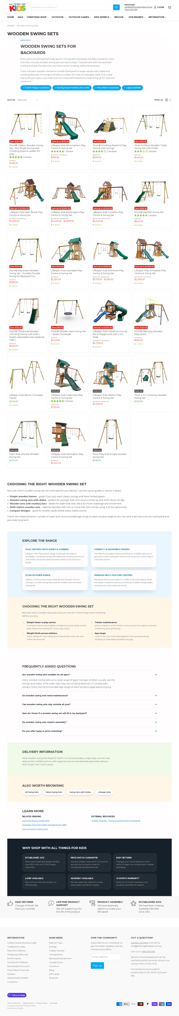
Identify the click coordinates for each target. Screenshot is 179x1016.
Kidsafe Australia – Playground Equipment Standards (115, 820)
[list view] (170, 100)
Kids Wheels (102, 17)
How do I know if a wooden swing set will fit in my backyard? (54, 713)
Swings (53, 946)
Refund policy (28, 1003)
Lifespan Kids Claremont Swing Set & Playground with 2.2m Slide (110, 334)
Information (157, 17)
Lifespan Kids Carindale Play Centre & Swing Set (66, 272)
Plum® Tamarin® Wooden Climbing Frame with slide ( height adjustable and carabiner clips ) (27, 335)
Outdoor (58, 17)
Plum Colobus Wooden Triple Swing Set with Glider (150, 147)
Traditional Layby (16, 946)
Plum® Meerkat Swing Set (149, 212)
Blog (51, 970)
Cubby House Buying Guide (21, 943)
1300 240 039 (131, 9)
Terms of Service (13, 1003)
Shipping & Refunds (17, 954)
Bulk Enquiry (14, 958)
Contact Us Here (139, 943)
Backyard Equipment (60, 958)
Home (10, 17)
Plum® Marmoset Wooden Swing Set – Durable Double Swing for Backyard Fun (24, 273)
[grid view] (166, 100)
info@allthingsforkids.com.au (138, 7)
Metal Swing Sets (54, 792)
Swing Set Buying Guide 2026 (35, 820)
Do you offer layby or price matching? (42, 731)
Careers (11, 974)
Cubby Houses (56, 950)
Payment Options (16, 950)
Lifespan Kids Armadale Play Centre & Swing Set (150, 272)
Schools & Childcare (17, 962)
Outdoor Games (79, 17)
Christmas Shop (37, 17)
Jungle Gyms (56, 962)
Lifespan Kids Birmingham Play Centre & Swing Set (68, 147)
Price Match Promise (18, 970)
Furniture (54, 966)
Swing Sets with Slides (80, 792)
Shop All (53, 978)
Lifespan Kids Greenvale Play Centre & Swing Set (67, 396)
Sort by (11, 100)
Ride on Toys (55, 943)
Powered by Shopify (15, 1008)
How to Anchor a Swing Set (35, 829)
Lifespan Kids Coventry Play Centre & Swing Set (108, 214)
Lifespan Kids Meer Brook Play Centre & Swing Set (26, 214)
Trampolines (55, 954)
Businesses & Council (18, 966)
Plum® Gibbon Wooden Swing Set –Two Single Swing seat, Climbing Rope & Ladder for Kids (26, 149)
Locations (12, 982)
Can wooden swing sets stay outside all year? (46, 704)
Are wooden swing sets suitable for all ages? (46, 674)
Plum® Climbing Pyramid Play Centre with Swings (110, 147)
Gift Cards (54, 974)
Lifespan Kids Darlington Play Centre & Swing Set (67, 455)
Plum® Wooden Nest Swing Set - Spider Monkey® (68, 333)
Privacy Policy (42, 1003)
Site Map (53, 1003)
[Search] (116, 7)
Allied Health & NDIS (17, 978)
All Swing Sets (31, 792)
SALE (20, 17)
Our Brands (136, 17)
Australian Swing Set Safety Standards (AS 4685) (44, 825)
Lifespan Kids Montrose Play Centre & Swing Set (108, 272)
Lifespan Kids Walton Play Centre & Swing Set (107, 396)
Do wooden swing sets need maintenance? (45, 695)
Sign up (97, 965)
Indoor (119, 17)
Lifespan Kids (104, 792)
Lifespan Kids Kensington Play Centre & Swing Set (67, 214)
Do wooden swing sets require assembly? (44, 722)
